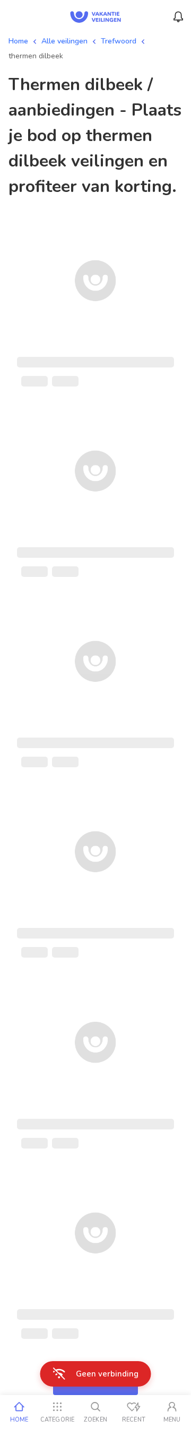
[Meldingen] (178, 16)
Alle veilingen (64, 41)
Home (18, 41)
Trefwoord (118, 41)
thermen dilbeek (35, 56)
